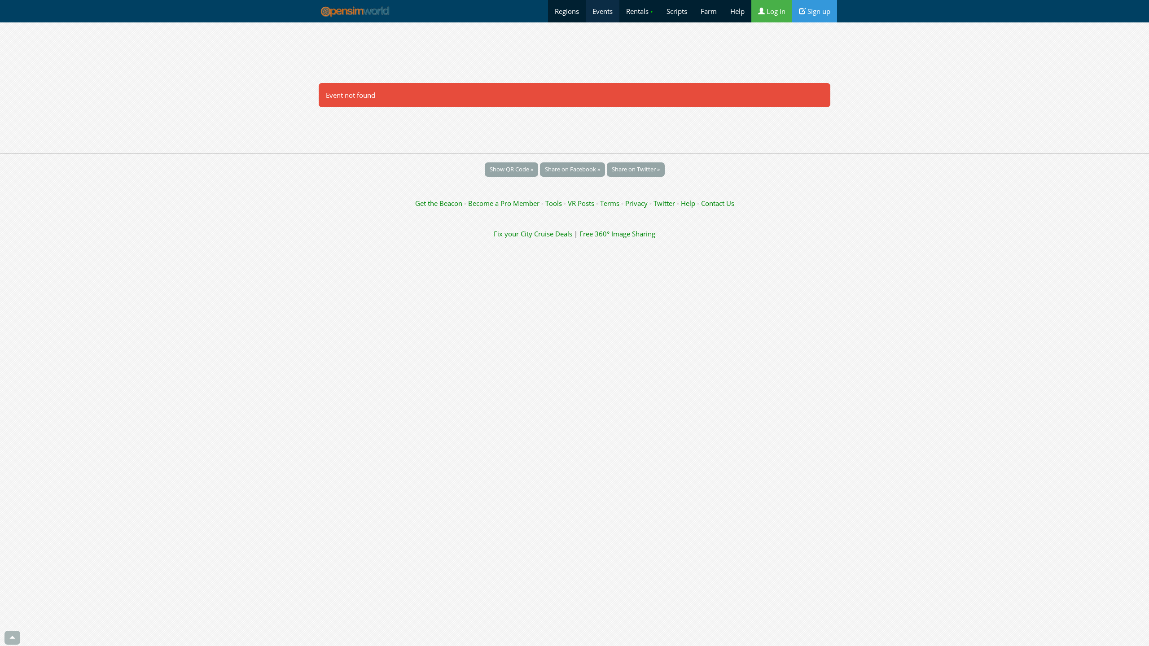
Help (737, 11)
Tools (554, 203)
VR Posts (582, 203)
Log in (775, 11)
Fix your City (513, 233)
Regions (567, 11)
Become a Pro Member (504, 203)
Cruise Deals (553, 233)
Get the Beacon (438, 203)
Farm (709, 11)
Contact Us (717, 203)
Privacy (636, 203)
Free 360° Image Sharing (617, 233)
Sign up (818, 11)
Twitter (664, 203)
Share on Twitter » (636, 169)
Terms (610, 203)
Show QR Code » (511, 169)
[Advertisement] (574, 52)
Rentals (639, 11)
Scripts (677, 11)
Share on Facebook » (572, 169)
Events (602, 11)
